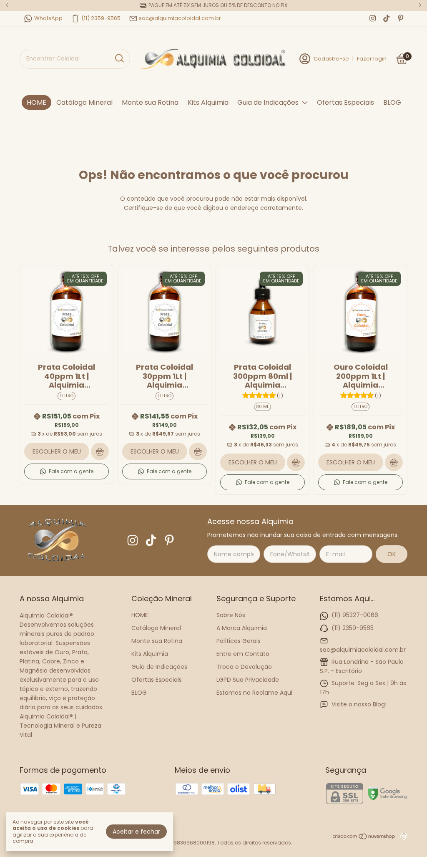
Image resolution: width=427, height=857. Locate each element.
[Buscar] (119, 58)
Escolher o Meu (57, 451)
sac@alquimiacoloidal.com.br (180, 18)
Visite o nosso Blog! (359, 704)
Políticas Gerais (238, 641)
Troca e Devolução (244, 667)
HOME (36, 102)
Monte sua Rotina (150, 102)
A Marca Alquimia (241, 628)
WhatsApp (48, 18)
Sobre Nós (230, 615)
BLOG (392, 102)
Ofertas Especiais (345, 102)
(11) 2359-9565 (101, 18)
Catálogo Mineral (84, 102)
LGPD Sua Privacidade (247, 680)
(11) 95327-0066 (355, 615)
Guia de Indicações (268, 102)
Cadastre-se (331, 59)
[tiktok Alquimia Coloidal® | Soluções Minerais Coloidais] (386, 18)
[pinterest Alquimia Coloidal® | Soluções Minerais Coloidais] (400, 18)
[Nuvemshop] (364, 838)
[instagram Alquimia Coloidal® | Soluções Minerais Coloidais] (372, 18)
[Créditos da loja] (401, 836)
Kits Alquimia (208, 102)
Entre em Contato (242, 654)
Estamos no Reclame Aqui (254, 692)
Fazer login (372, 59)
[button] (66, 471)
